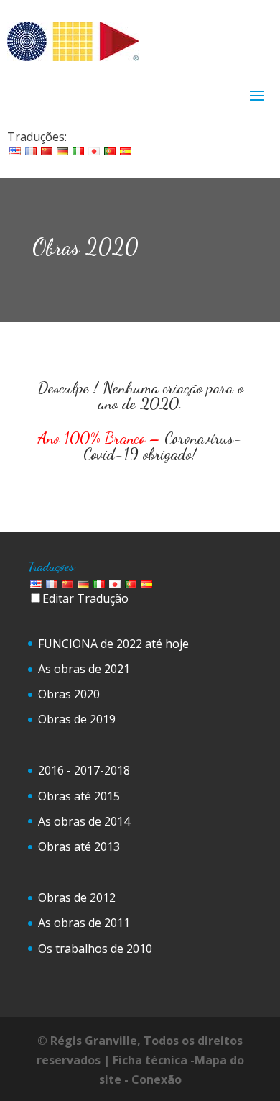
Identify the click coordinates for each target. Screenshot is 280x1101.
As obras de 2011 (84, 923)
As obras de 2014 (84, 821)
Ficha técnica (150, 1060)
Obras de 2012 (77, 897)
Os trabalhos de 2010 (95, 948)
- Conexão (153, 1079)
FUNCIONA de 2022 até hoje (113, 644)
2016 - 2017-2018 (84, 770)
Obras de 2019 (77, 719)
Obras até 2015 (79, 796)
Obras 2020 (69, 694)
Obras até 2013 (79, 846)
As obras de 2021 (84, 669)
